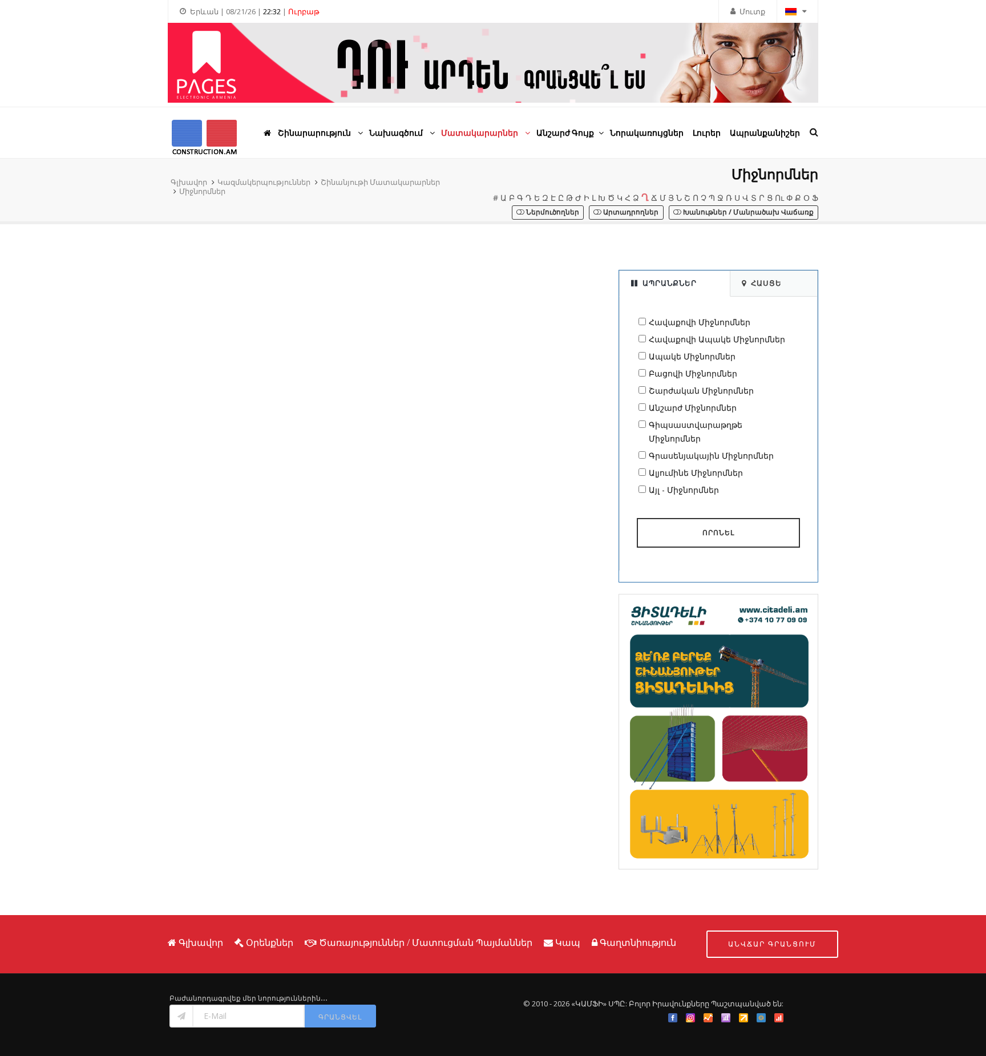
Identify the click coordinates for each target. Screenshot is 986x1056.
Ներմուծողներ (551, 212)
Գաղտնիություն (638, 942)
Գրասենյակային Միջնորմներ (711, 455)
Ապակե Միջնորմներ (692, 356)
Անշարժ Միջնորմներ (693, 407)
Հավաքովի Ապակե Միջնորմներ (717, 339)
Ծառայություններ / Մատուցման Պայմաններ (425, 942)
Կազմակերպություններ (263, 182)
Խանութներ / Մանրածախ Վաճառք (747, 212)
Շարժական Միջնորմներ (701, 390)
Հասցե (766, 283)
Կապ (567, 942)
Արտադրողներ (629, 212)
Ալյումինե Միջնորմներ (696, 472)
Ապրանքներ (669, 283)
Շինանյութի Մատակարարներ (380, 182)
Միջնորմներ (202, 191)
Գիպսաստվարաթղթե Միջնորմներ (695, 431)
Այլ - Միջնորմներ (684, 489)
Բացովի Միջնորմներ (693, 373)
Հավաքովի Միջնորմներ (699, 322)
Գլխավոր (189, 182)
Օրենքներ (269, 942)
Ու (779, 197)
